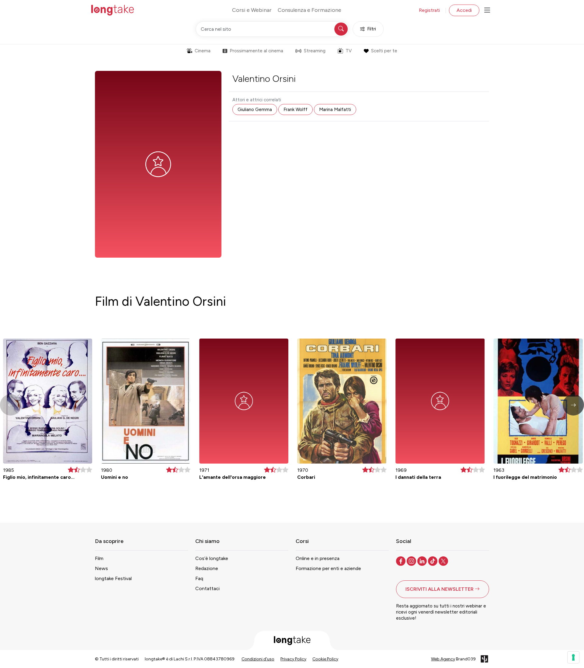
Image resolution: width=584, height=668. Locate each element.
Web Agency (443, 659)
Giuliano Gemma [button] (255, 109)
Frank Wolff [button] (295, 109)
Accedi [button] (464, 10)
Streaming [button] (314, 51)
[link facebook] (401, 560)
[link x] (444, 560)
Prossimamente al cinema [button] (256, 51)
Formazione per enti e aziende (328, 568)
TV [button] (349, 51)
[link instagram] (412, 560)
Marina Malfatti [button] (335, 109)
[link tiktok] (433, 560)
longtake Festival (113, 578)
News (101, 568)
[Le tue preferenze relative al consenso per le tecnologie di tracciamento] (573, 657)
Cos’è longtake (211, 558)
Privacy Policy (293, 659)
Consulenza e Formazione (309, 10)
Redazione (206, 568)
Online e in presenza (317, 558)
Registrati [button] (429, 10)
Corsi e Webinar (252, 10)
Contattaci (207, 588)
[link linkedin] (422, 560)
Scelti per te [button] (384, 51)
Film (99, 558)
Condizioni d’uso (258, 659)
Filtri (371, 29)
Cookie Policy (325, 659)
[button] (573, 405)
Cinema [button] (202, 51)
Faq (199, 578)
